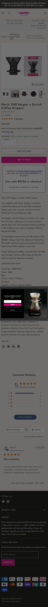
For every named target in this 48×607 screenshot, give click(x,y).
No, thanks (12, 310)
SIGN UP (13, 304)
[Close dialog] (45, 290)
